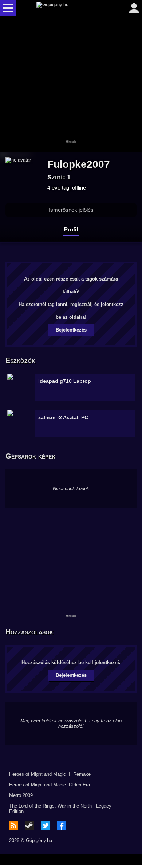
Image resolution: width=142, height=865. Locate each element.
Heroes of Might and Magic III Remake (50, 774)
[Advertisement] (71, 84)
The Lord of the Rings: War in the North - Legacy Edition (60, 808)
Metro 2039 (21, 795)
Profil (71, 229)
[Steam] (29, 825)
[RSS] (13, 825)
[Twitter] (45, 825)
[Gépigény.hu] (69, 8)
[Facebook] (61, 825)
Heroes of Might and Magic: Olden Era (49, 784)
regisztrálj (81, 304)
